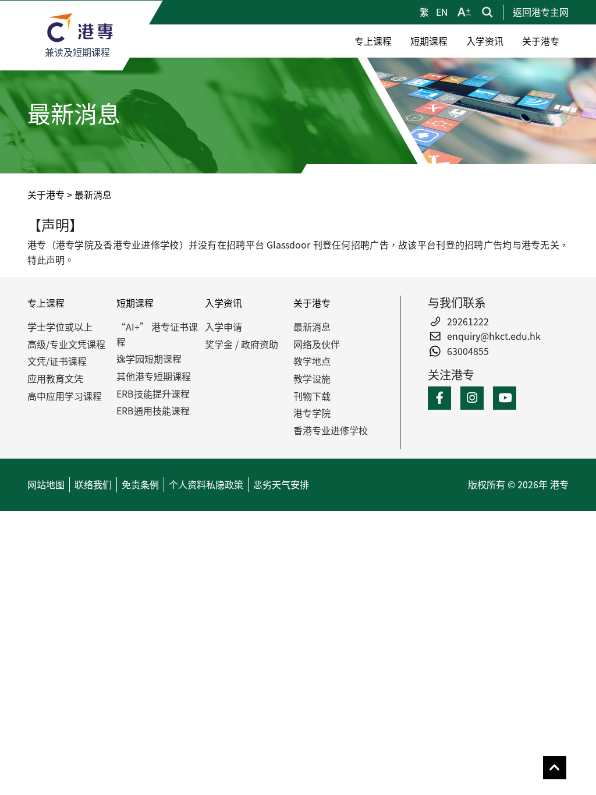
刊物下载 (312, 396)
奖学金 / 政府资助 (241, 344)
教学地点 (312, 361)
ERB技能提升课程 (153, 393)
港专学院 (312, 413)
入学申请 (223, 326)
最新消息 (312, 326)
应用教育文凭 (55, 378)
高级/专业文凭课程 (66, 344)
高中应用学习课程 (64, 396)
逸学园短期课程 (149, 358)
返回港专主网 (541, 12)
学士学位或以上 (60, 326)
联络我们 (93, 484)
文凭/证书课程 (57, 361)
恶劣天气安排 (281, 484)
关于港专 (46, 194)
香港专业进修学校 (330, 430)
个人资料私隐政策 (206, 484)
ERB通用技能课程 (153, 410)
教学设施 (312, 378)
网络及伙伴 (316, 344)
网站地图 (46, 484)
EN (442, 12)
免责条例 (140, 484)
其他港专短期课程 (153, 376)
